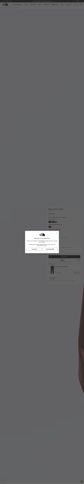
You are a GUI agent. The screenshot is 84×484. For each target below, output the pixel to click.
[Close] (56, 233)
